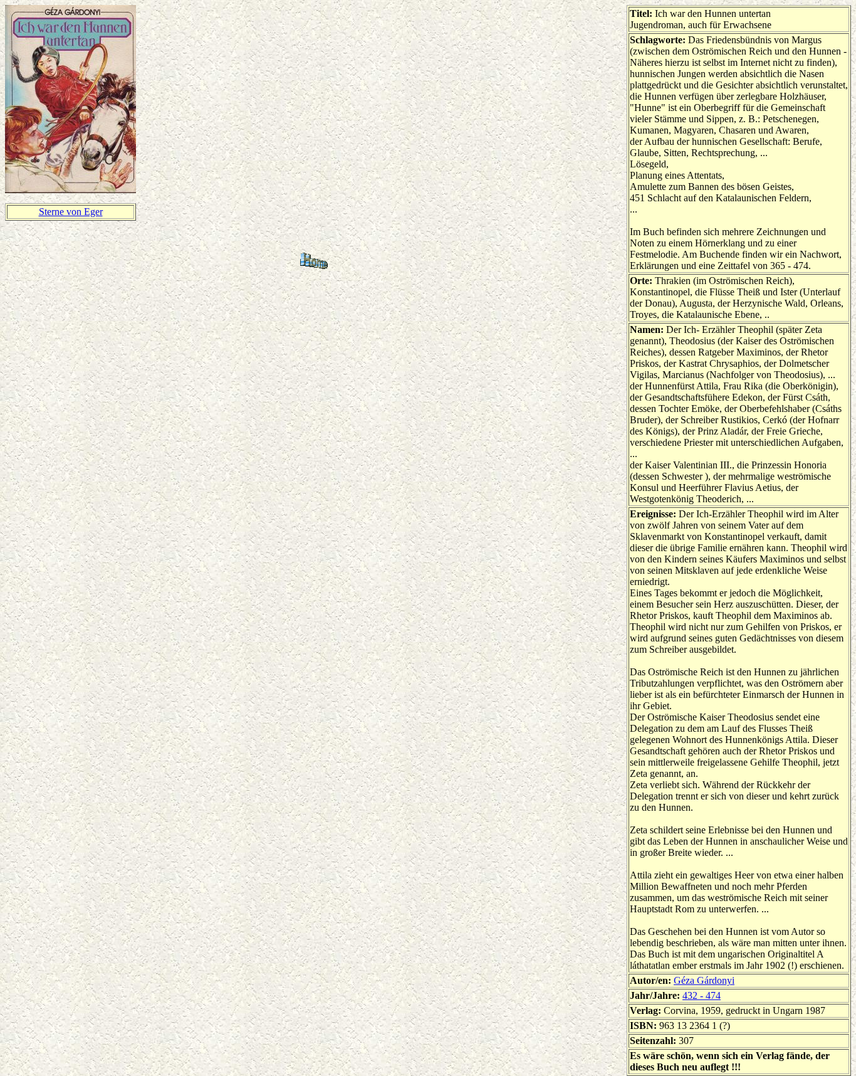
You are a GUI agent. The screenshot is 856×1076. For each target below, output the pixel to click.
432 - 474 (701, 995)
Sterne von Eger (71, 211)
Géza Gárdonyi (704, 980)
